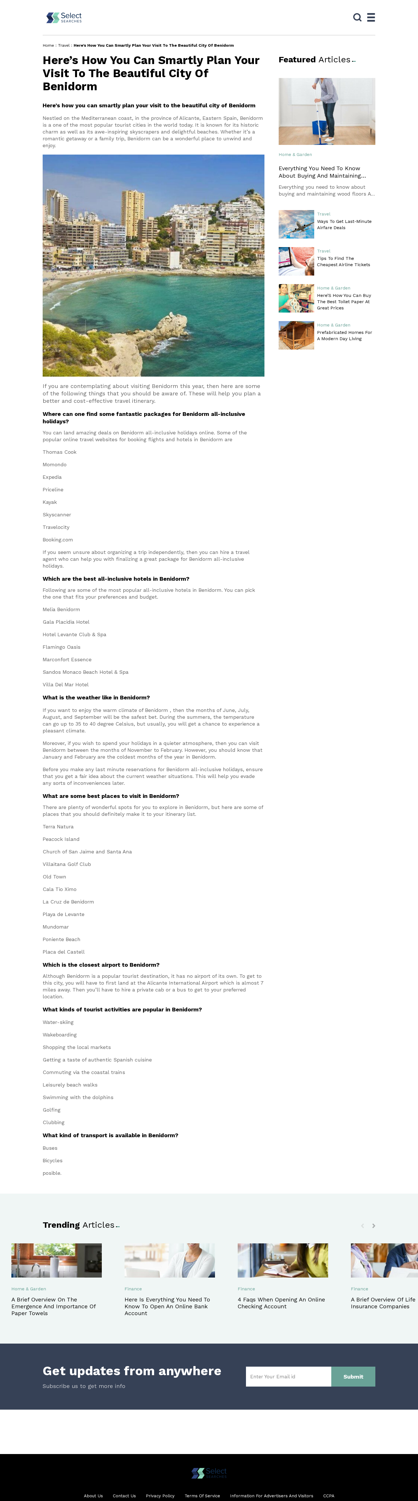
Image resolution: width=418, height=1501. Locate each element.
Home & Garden (295, 154)
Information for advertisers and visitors (271, 1495)
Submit (353, 1376)
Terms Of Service (202, 1495)
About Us (93, 1495)
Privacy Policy (160, 1495)
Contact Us (124, 1495)
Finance (133, 1288)
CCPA (328, 1495)
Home (48, 45)
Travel (64, 45)
